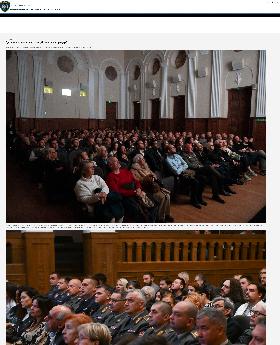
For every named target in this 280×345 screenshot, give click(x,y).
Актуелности (40, 9)
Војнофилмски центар (20, 5)
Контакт (56, 9)
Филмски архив (26, 9)
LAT (272, 2)
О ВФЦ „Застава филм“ (10, 9)
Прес (50, 9)
